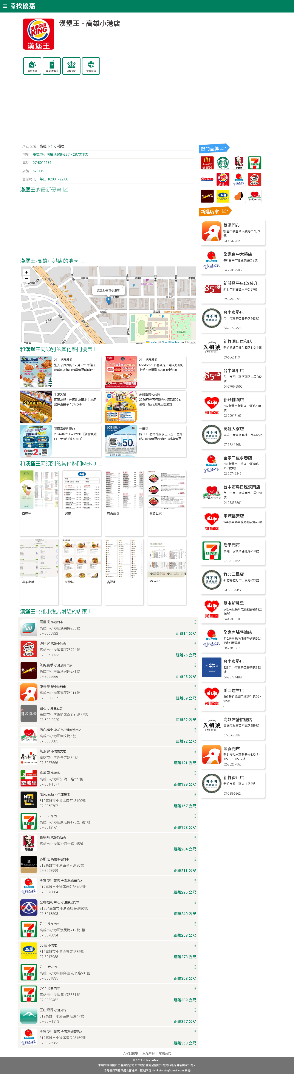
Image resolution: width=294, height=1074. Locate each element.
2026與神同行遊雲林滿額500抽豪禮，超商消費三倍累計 (160, 402)
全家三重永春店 (237, 458)
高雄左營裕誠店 (237, 719)
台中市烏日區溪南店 (241, 487)
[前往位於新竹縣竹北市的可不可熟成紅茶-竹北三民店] (211, 588)
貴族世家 (156, 513)
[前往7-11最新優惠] (254, 168)
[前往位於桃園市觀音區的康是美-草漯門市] (211, 240)
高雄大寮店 (233, 428)
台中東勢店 (233, 312)
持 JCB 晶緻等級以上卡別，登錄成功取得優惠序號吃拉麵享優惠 (161, 436)
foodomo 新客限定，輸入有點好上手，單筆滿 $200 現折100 (161, 367)
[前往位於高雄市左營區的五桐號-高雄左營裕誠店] (211, 734)
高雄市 (45, 146)
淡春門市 (231, 748)
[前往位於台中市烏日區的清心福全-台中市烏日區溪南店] (211, 501)
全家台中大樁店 (237, 254)
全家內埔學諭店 (237, 632)
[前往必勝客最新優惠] (254, 185)
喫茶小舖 (28, 582)
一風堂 (143, 429)
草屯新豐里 (233, 603)
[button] (108, 300)
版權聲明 (148, 1053)
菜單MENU (52, 71)
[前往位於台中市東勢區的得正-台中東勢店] (211, 676)
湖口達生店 (233, 690)
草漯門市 (231, 225)
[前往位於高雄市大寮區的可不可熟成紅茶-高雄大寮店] (211, 443)
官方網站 (91, 71)
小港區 (59, 146)
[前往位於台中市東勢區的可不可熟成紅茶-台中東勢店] (211, 327)
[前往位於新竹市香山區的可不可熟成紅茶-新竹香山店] (211, 792)
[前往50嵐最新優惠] (223, 202)
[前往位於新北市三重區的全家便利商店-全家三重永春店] (211, 472)
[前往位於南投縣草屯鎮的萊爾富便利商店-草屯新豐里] (211, 617)
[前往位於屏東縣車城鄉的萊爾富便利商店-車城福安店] (211, 530)
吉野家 (111, 582)
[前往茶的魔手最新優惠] (207, 202)
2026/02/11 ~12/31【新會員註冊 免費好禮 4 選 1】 (75, 436)
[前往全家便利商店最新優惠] (239, 185)
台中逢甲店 (233, 370)
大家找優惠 (130, 1053)
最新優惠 (32, 71)
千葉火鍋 (60, 394)
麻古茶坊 (113, 513)
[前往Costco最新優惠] (207, 185)
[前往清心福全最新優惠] (254, 202)
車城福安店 (233, 516)
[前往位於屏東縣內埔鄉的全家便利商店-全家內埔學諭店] (211, 647)
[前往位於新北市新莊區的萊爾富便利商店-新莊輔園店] (211, 414)
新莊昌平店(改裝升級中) (245, 283)
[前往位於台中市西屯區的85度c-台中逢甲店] (211, 385)
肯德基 (69, 582)
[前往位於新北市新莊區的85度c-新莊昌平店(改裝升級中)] (211, 298)
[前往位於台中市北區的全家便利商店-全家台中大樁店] (211, 268)
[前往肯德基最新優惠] (239, 168)
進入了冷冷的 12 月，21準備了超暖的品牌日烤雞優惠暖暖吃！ (75, 367)
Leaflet (153, 342)
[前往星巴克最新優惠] (223, 168)
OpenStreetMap (171, 342)
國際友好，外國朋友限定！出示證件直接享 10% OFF (75, 402)
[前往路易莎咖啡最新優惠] (239, 202)
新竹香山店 (233, 777)
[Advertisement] (108, 111)
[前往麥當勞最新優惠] (207, 168)
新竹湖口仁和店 (237, 341)
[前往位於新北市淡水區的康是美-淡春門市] (211, 763)
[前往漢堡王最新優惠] (223, 185)
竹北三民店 (233, 574)
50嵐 (68, 513)
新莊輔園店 (233, 399)
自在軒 (26, 513)
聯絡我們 (165, 1053)
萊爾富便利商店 (149, 394)
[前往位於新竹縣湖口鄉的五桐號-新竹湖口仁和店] (211, 356)
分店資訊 (71, 71)
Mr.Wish (155, 581)
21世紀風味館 (63, 360)
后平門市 (231, 545)
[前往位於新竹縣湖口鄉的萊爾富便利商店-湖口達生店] (211, 705)
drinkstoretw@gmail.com (168, 1070)
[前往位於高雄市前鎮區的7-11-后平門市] (211, 559)
